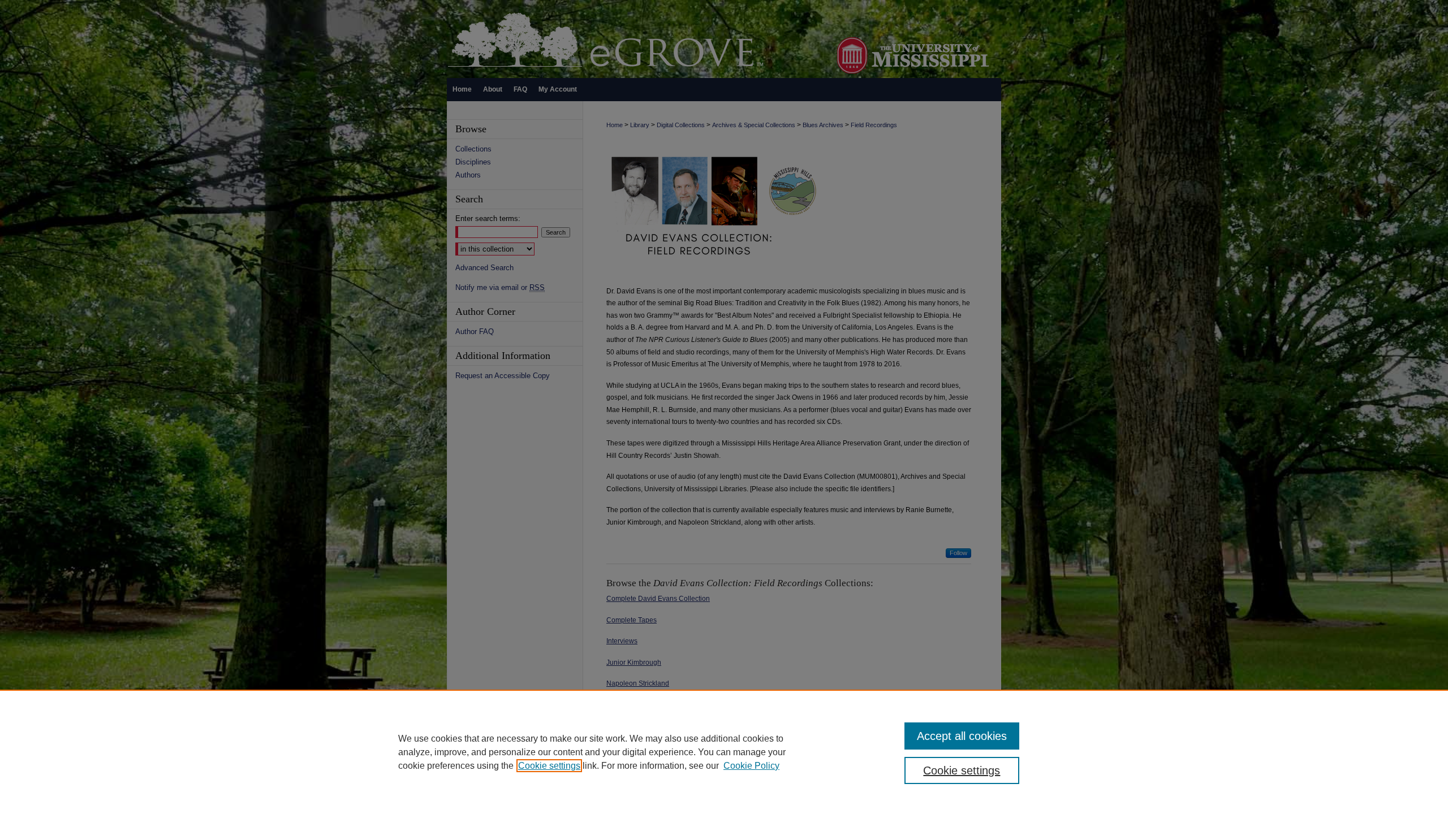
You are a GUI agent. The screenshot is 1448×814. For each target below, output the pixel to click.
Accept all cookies (962, 736)
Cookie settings (549, 765)
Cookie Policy (751, 765)
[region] (724, 752)
